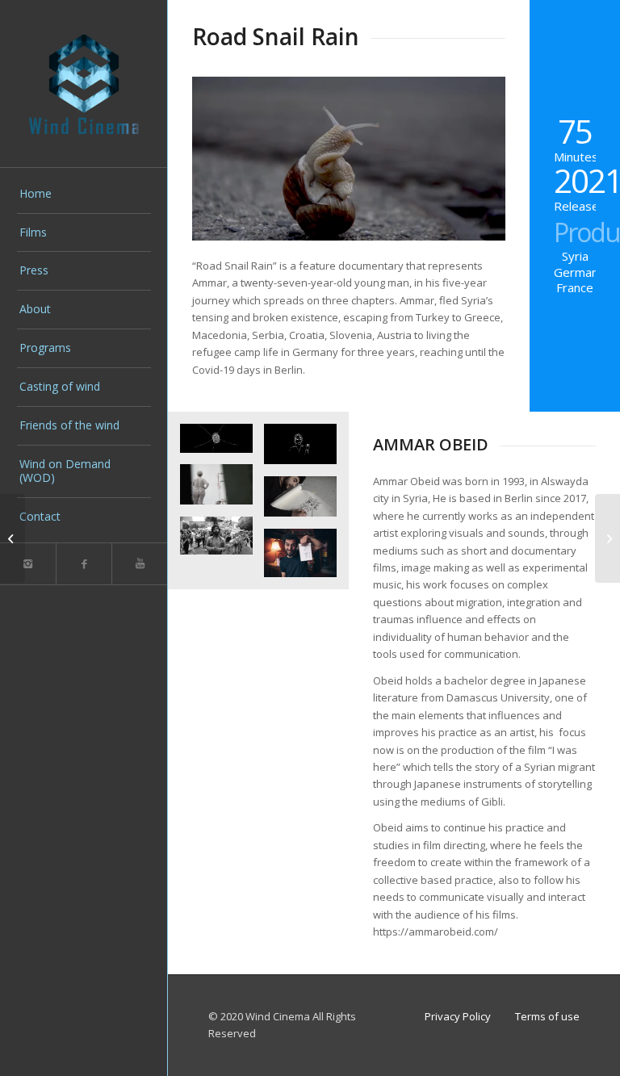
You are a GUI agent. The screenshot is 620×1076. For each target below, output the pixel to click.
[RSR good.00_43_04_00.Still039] (222, 490)
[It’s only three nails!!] (12, 538)
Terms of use (547, 1016)
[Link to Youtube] (139, 563)
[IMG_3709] (222, 444)
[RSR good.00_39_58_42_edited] (222, 542)
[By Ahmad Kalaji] (306, 559)
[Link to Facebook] (83, 563)
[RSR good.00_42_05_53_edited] (306, 502)
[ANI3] (306, 450)
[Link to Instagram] (28, 563)
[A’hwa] (607, 538)
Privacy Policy (458, 1016)
